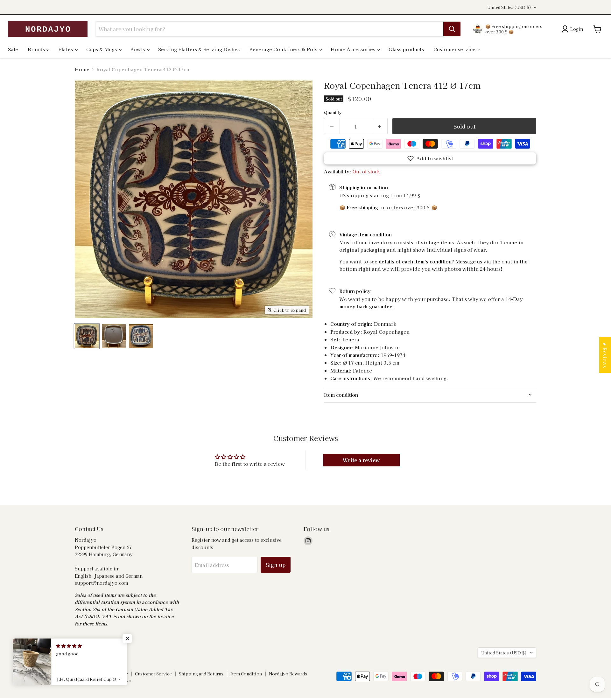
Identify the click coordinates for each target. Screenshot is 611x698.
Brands (37, 49)
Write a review (361, 460)
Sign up (275, 565)
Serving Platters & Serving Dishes (199, 49)
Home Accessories (353, 49)
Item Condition (246, 674)
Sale (13, 49)
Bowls (138, 49)
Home (82, 69)
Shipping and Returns (201, 674)
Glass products (406, 49)
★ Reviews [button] (605, 355)
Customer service (455, 49)
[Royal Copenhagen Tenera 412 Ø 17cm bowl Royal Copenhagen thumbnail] (86, 336)
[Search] (451, 29)
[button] (430, 158)
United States (509, 7)
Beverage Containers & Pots (284, 49)
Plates (66, 49)
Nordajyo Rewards (288, 674)
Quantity (332, 112)
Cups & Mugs (102, 49)
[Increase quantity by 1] (380, 126)
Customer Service (153, 674)
